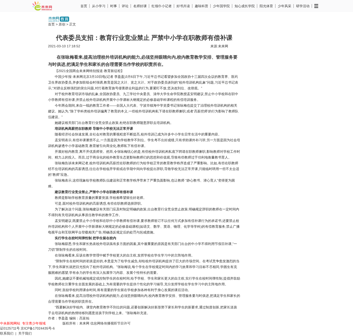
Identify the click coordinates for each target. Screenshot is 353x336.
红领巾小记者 (162, 6)
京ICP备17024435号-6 (38, 328)
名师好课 (140, 6)
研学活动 (303, 6)
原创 (62, 24)
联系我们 (6, 333)
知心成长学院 (245, 6)
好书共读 (183, 6)
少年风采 (284, 6)
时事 (113, 6)
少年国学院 (221, 6)
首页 (83, 6)
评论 (125, 6)
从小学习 (98, 6)
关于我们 (25, 333)
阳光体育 (266, 6)
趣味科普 (201, 6)
